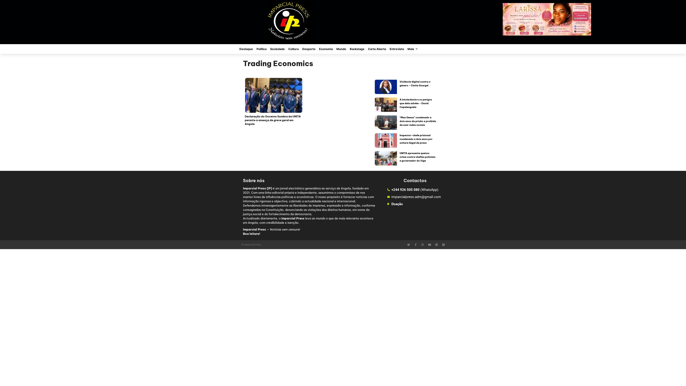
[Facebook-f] (415, 244)
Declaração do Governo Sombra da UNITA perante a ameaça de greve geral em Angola (273, 120)
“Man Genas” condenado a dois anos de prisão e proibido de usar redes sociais (418, 121)
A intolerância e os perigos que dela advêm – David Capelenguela (416, 103)
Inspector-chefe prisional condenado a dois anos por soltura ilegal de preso (416, 139)
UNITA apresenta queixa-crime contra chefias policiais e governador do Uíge (417, 157)
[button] (413, 49)
